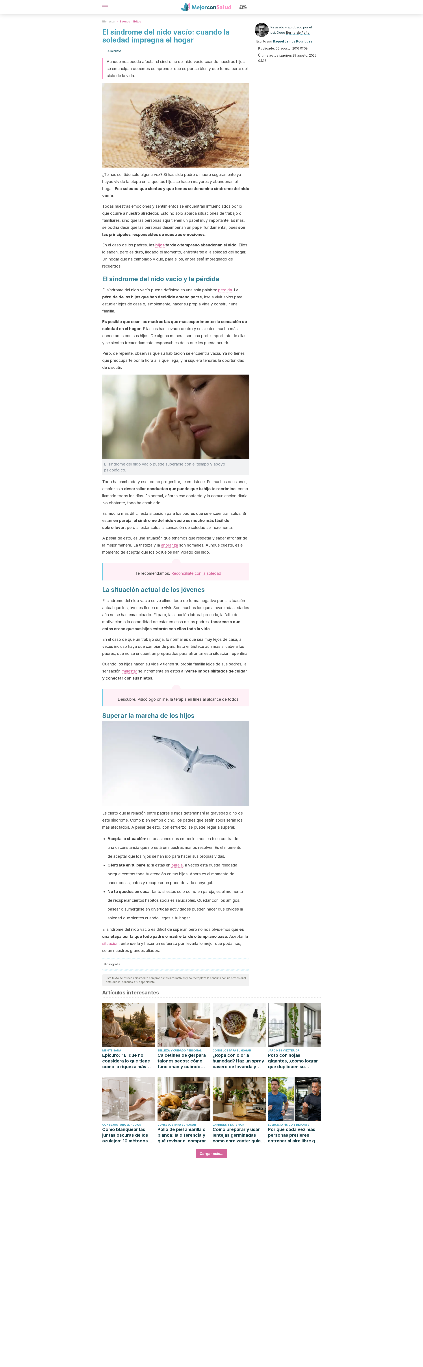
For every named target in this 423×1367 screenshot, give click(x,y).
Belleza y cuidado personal (180, 1050)
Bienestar (109, 21)
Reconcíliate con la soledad (196, 573)
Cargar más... (211, 1153)
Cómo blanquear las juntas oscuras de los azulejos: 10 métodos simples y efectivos (125, 1135)
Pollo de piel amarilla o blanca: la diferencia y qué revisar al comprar (182, 1135)
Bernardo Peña (298, 32)
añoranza (169, 545)
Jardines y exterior (283, 1050)
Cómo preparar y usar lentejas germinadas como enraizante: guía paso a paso (237, 1135)
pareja (177, 865)
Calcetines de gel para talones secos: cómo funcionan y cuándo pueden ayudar (182, 1061)
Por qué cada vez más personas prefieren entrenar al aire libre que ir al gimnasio (294, 1135)
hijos (160, 245)
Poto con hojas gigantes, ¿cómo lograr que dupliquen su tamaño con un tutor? (293, 1061)
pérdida (225, 290)
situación (110, 943)
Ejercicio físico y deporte (288, 1124)
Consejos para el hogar (232, 1050)
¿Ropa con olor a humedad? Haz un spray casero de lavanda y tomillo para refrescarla (238, 1061)
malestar (129, 671)
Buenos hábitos (130, 21)
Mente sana (111, 1050)
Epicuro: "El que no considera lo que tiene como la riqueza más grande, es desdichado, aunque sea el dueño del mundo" (128, 1061)
